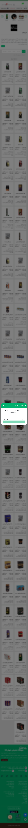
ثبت (14, 422)
